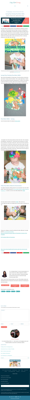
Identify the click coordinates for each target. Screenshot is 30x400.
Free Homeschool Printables (9, 231)
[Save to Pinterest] (7, 26)
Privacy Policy (23, 371)
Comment (3, 310)
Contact (6, 371)
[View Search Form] (27, 6)
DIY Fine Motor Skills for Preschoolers (8, 237)
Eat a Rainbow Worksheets (5, 353)
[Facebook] (14, 397)
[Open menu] (15, 6)
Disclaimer (18, 371)
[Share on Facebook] (13, 26)
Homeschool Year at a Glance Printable (6, 377)
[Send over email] (26, 26)
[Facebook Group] (16, 397)
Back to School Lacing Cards (6, 351)
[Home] (6, 11)
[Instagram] (12, 397)
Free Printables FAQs (11, 371)
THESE (17, 201)
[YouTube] (20, 397)
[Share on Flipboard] (20, 26)
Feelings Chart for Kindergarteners (7, 346)
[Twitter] (18, 397)
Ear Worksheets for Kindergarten (6, 355)
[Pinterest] (10, 397)
